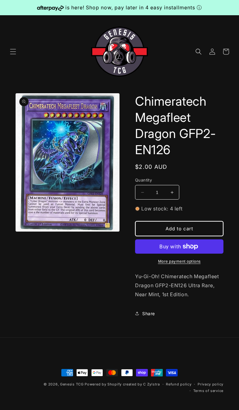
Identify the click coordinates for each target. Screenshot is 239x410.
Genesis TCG (72, 384)
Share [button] (148, 313)
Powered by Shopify (103, 384)
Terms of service (208, 391)
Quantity (143, 179)
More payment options (179, 261)
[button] (13, 51)
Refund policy (178, 384)
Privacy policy (210, 384)
